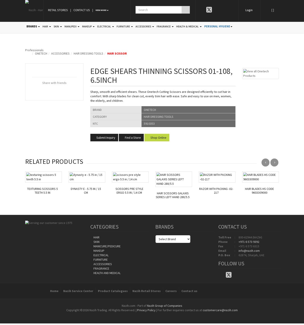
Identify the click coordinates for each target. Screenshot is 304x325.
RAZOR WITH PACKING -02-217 (216, 191)
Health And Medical (107, 273)
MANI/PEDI (71, 26)
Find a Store (132, 138)
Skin (96, 242)
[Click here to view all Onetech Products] (260, 73)
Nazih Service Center (78, 291)
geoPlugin (164, 315)
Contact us (189, 291)
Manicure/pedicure (107, 246)
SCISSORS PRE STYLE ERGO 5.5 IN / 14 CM (129, 191)
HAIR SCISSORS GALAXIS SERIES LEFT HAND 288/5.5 (173, 195)
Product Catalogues (113, 291)
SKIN (57, 26)
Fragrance (101, 268)
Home (54, 291)
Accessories (60, 53)
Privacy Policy (146, 310)
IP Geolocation (143, 315)
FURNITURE (124, 26)
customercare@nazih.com (220, 310)
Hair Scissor (117, 53)
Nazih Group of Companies (164, 306)
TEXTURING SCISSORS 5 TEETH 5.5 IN (42, 191)
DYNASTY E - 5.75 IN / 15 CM (86, 191)
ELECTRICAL (104, 26)
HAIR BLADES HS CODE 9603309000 (259, 191)
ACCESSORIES (144, 26)
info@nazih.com (249, 251)
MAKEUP (87, 26)
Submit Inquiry (105, 138)
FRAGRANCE (164, 26)
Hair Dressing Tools (88, 53)
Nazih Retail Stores (146, 291)
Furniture (100, 260)
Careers (171, 291)
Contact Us (81, 10)
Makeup (98, 251)
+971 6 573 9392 (249, 242)
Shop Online (158, 138)
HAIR (46, 26)
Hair (96, 237)
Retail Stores (58, 10)
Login (249, 10)
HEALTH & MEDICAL (187, 26)
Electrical (101, 255)
